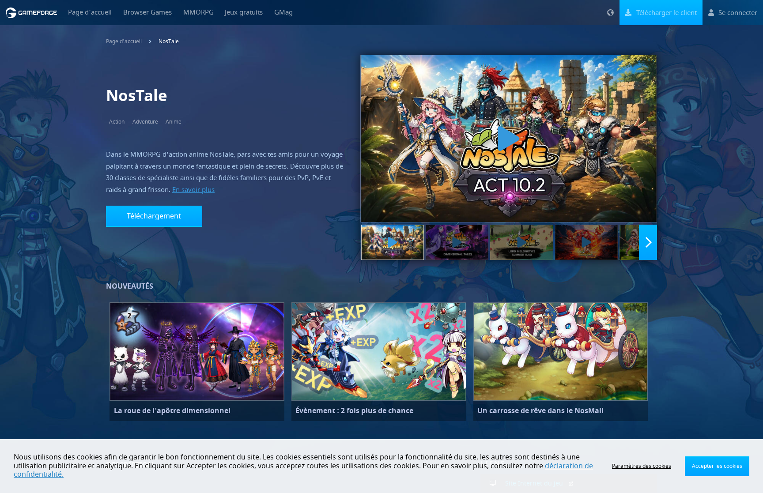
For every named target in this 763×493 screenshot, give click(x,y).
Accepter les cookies (717, 466)
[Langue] (610, 12)
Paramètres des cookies (641, 466)
